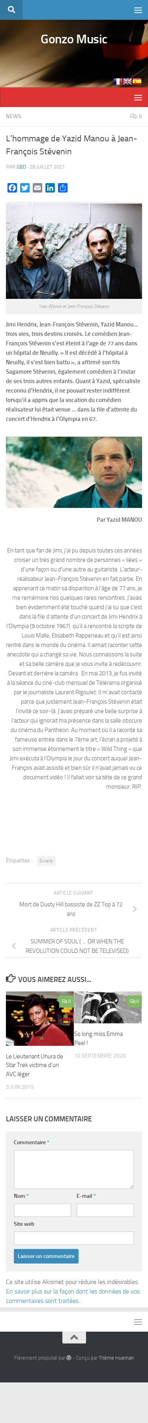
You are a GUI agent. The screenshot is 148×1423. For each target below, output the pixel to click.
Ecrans (46, 860)
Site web (24, 1224)
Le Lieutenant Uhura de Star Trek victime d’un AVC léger (34, 1065)
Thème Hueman (116, 1358)
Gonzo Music (74, 38)
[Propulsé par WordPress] (68, 1357)
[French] (118, 81)
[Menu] (138, 10)
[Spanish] (137, 81)
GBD (21, 167)
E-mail (86, 1196)
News (13, 116)
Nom (21, 1196)
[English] (127, 81)
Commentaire (31, 1142)
